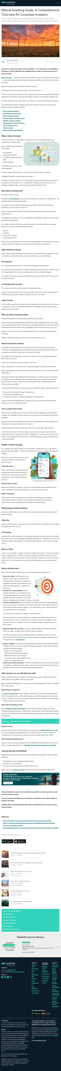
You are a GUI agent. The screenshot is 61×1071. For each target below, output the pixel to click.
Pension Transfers (54, 982)
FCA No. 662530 (53, 1030)
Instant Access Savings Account (54, 971)
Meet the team (34, 965)
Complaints (45, 981)
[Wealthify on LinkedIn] (8, 977)
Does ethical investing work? (12, 114)
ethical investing (19, 770)
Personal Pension (54, 979)
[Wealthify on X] (11, 977)
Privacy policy (45, 974)
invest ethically (14, 199)
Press (33, 981)
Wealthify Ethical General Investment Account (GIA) (40, 745)
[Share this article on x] (25, 834)
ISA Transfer (55, 1006)
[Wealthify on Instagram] (5, 977)
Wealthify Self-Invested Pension (15, 709)
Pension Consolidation (56, 986)
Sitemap (44, 983)
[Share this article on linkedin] (29, 834)
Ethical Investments (55, 990)
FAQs (33, 971)
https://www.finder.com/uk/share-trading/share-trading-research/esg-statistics (27, 821)
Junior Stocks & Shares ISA (55, 994)
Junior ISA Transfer (55, 998)
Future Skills (35, 993)
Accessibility (45, 978)
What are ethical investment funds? (14, 118)
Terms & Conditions (45, 971)
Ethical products (8, 128)
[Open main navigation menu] (58, 3)
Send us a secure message (17, 972)
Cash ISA (54, 976)
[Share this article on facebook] (21, 834)
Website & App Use (45, 967)
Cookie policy (45, 976)
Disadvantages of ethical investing (14, 123)
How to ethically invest (10, 126)
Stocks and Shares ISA (11, 694)
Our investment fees (35, 975)
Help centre (35, 969)
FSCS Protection (35, 987)
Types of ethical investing (11, 116)
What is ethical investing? (11, 111)
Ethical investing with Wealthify (13, 130)
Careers (34, 979)
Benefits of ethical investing (11, 121)
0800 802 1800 (11, 970)
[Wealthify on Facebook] (2, 977)
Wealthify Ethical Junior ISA (49, 730)
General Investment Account (55, 1002)
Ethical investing (7, 78)
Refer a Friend (35, 991)
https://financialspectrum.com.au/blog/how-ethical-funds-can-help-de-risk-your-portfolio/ (31, 828)
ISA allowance (20, 640)
